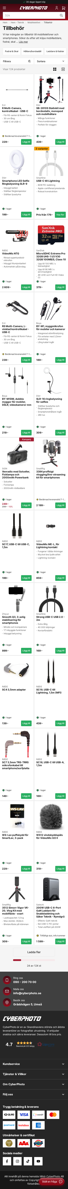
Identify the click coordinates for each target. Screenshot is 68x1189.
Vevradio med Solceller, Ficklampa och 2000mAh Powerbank (16, 474)
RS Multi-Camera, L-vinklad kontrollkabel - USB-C (15, 329)
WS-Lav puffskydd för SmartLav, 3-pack (15, 836)
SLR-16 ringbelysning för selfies (49, 400)
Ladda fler (34, 952)
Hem (5, 22)
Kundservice (11, 1064)
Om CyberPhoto (14, 1084)
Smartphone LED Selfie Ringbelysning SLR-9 (15, 182)
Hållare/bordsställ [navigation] (32, 51)
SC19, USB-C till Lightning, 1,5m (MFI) (49, 691)
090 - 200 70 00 (24, 982)
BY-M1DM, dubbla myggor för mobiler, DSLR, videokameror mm (16, 401)
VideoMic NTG (10, 253)
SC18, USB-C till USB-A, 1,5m (50, 764)
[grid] (34, 509)
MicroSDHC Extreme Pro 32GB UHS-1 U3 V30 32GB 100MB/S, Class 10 (51, 256)
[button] (29, 1044)
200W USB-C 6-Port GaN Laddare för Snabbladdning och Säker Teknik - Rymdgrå (50, 912)
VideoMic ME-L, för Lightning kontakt (47, 546)
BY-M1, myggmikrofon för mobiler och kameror (50, 328)
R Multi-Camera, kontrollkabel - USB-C (15, 110)
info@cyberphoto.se (27, 993)
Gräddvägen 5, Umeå (27, 1004)
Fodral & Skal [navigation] (11, 51)
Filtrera (7, 61)
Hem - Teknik (17, 22)
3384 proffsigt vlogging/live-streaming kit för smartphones (50, 474)
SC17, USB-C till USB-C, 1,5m (16, 546)
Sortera (41, 61)
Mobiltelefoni (34, 22)
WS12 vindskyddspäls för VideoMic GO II (49, 836)
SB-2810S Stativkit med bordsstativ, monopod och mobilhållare (50, 111)
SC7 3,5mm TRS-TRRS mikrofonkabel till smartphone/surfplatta (15, 765)
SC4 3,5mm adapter (14, 689)
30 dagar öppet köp (35, 2)
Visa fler (60, 214)
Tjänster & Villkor (14, 1074)
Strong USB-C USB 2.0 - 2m (50, 618)
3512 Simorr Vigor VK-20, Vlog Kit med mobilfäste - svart (15, 910)
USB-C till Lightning (48, 180)
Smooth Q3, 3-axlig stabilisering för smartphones (13, 620)
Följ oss (8, 1094)
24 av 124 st (34, 965)
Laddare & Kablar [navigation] (55, 51)
